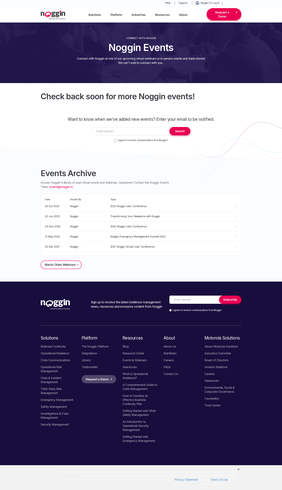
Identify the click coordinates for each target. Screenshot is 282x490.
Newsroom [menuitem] (130, 367)
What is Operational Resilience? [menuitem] (135, 376)
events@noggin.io (61, 187)
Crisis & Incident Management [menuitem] (51, 380)
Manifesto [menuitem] (170, 353)
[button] (238, 469)
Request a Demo (222, 14)
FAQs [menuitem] (168, 2)
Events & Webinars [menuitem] (135, 360)
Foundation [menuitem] (211, 398)
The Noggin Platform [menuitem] (95, 346)
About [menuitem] (183, 14)
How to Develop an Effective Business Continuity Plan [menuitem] (135, 400)
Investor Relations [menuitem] (215, 367)
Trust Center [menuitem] (212, 405)
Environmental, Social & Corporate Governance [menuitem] (219, 389)
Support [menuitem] (183, 2)
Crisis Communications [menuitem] (55, 360)
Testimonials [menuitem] (90, 367)
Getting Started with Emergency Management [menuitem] (139, 439)
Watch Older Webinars (60, 264)
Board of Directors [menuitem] (216, 360)
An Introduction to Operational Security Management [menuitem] (136, 426)
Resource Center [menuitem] (133, 353)
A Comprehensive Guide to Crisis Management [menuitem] (140, 387)
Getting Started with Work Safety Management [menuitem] (139, 413)
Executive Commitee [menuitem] (217, 353)
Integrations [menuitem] (89, 353)
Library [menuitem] (86, 360)
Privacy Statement (186, 479)
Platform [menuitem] (116, 14)
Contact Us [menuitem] (171, 374)
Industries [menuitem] (139, 14)
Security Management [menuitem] (55, 424)
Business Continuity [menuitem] (53, 346)
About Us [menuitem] (170, 346)
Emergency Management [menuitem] (57, 400)
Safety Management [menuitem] (54, 406)
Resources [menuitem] (162, 14)
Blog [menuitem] (125, 346)
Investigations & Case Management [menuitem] (55, 415)
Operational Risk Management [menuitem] (51, 369)
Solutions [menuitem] (94, 14)
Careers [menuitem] (168, 360)
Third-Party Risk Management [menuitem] (51, 391)
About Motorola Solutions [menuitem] (221, 346)
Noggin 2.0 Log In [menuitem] (210, 2)
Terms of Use (219, 479)
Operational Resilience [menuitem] (55, 353)
